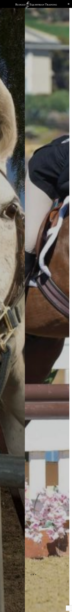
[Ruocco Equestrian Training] (36, 5)
